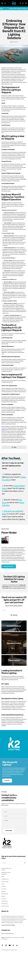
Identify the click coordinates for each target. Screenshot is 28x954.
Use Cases (3, 888)
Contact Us (3, 898)
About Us (3, 896)
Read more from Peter (9, 566)
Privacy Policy (4, 901)
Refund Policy (4, 903)
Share (15, 447)
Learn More (7, 780)
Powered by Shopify (13, 949)
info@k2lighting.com (9, 933)
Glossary (3, 891)
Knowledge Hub (4, 879)
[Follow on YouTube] (10, 945)
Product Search (4, 893)
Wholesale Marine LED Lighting (6, 869)
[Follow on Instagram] (6, 945)
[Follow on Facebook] (2, 945)
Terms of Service (5, 906)
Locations (3, 886)
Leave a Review (4, 881)
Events (3, 884)
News (2, 876)
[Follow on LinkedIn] (17, 945)
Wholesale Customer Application (6, 873)
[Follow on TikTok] (13, 945)
